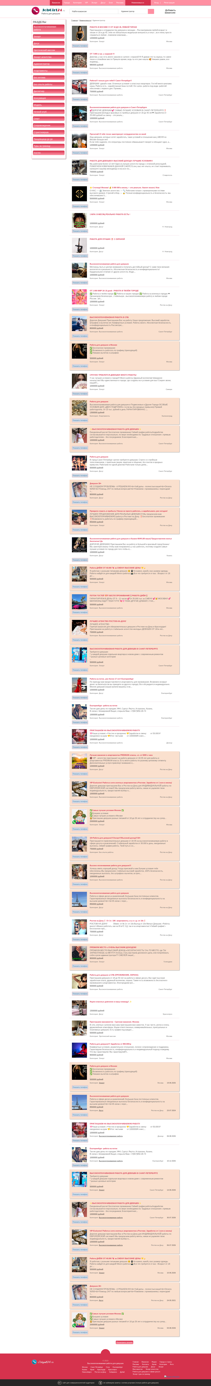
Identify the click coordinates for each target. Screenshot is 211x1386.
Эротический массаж (44, 50)
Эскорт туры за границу (141, 1374)
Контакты (145, 1364)
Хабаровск (113, 1372)
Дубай (122, 1372)
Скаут (37, 118)
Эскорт (94, 3)
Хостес (37, 153)
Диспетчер (39, 91)
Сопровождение (42, 125)
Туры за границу (42, 146)
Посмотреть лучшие (124, 1342)
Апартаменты (40, 71)
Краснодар (101, 1369)
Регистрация (169, 3)
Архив (154, 1364)
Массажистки (137, 1369)
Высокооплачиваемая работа (45, 28)
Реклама (119, 3)
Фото (172, 1364)
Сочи (108, 1367)
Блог (111, 3)
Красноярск (112, 1369)
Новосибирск (87, 1372)
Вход (156, 3)
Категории (77, 3)
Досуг (103, 3)
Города (67, 3)
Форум (154, 1362)
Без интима (39, 77)
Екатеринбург (118, 1367)
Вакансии (56, 3)
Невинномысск (85, 20)
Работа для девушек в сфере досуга (146, 1372)
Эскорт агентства (42, 57)
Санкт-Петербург (97, 1367)
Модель (38, 105)
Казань (84, 1369)
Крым (92, 1369)
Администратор (128, 11)
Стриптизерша (41, 132)
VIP (86, 3)
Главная (74, 20)
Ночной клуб (40, 112)
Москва (85, 1367)
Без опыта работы (43, 84)
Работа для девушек (140, 1367)
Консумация (40, 98)
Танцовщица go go (43, 139)
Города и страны (166, 1362)
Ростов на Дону (100, 1372)
